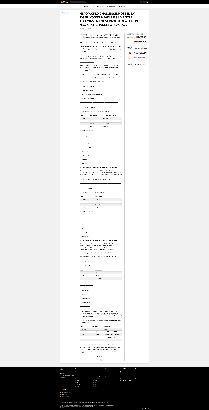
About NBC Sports (100, 6)
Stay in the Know (63, 373)
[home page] (64, 2)
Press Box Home (121, 6)
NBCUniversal (66, 404)
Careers (64, 402)
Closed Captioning (69, 402)
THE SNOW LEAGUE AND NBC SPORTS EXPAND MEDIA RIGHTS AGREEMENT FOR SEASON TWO (140, 42)
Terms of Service (106, 402)
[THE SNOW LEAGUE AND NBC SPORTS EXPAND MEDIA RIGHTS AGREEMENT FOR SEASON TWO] (130, 43)
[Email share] (68, 13)
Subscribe (62, 377)
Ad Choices (85, 402)
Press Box (81, 402)
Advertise (61, 402)
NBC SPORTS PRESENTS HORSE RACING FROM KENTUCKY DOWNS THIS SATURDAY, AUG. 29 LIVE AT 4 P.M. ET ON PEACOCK (140, 37)
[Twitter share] (65, 13)
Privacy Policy (89, 402)
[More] (141, 2)
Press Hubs (86, 6)
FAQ (72, 402)
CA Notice (101, 402)
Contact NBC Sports (111, 6)
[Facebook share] (62, 13)
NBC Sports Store (76, 402)
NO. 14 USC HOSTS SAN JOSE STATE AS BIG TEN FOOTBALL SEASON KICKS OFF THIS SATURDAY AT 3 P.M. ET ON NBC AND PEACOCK (141, 48)
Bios (93, 6)
